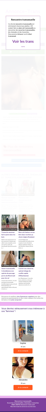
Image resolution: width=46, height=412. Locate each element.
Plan (11, 406)
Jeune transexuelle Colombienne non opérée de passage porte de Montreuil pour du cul (8, 273)
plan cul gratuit (16, 300)
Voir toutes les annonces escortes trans (25, 406)
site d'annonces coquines (25, 296)
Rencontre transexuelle (23, 401)
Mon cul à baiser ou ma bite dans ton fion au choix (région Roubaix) (27, 234)
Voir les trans (23, 41)
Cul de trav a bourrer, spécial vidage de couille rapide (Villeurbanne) (26, 272)
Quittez (23, 46)
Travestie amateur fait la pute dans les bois (8, 234)
